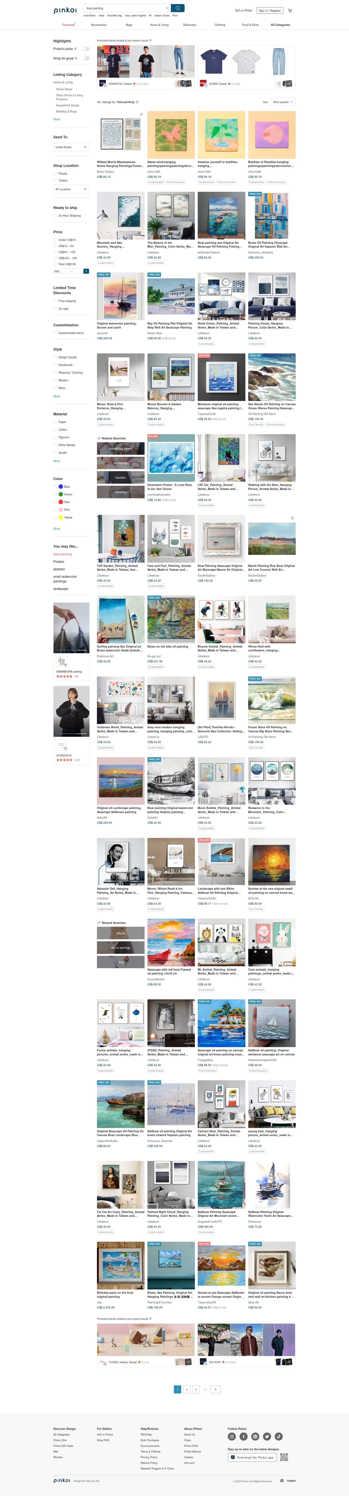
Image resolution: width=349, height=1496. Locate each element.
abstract (59, 569)
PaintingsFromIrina (159, 1302)
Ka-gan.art (154, 656)
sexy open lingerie (135, 15)
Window (57, 1457)
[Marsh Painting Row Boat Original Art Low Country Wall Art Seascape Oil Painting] (272, 539)
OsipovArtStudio (107, 1141)
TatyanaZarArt (207, 414)
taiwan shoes (162, 15)
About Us (189, 1434)
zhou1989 (153, 171)
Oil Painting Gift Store (262, 414)
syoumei (102, 333)
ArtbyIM (102, 817)
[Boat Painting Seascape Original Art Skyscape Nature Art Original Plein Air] (221, 539)
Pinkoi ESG (191, 1445)
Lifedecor (103, 252)
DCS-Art (253, 898)
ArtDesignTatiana (209, 252)
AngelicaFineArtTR (210, 1221)
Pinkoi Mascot (192, 1451)
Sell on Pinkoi (243, 10)
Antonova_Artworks (260, 252)
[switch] (71, 48)
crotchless (90, 15)
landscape (60, 588)
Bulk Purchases (150, 1440)
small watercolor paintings (65, 578)
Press (187, 1440)
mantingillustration (159, 494)
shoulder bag (114, 15)
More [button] (57, 119)
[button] (86, 271)
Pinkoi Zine (59, 1440)
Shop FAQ (103, 1440)
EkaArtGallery (206, 575)
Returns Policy (149, 1462)
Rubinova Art (105, 656)
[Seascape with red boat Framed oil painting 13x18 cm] (171, 942)
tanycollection (156, 979)
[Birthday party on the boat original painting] (121, 1265)
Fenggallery (205, 1060)
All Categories (61, 1434)
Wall (55, 1451)
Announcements (150, 1445)
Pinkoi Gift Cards (63, 1445)
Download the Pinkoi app (254, 1457)
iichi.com (189, 1462)
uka (99, 1302)
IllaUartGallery (257, 575)
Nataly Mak (154, 333)
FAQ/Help (146, 1434)
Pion (175, 15)
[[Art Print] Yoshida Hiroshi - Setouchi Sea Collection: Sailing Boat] (221, 700)
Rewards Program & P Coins (157, 1468)
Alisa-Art (253, 1302)
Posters (58, 561)
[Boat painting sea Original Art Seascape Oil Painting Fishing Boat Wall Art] (221, 216)
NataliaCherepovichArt (262, 1060)
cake (101, 15)
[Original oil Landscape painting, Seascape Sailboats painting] (121, 781)
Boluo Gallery (105, 171)
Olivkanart (254, 1221)
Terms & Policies (151, 1451)
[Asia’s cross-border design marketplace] (64, 10)
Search (178, 8)
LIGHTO (203, 737)
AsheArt (152, 817)
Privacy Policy (149, 1457)
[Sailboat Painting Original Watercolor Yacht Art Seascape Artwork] (272, 1185)
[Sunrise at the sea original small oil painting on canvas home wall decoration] (272, 862)
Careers (188, 1457)
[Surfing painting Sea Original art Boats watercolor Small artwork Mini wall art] (121, 619)
